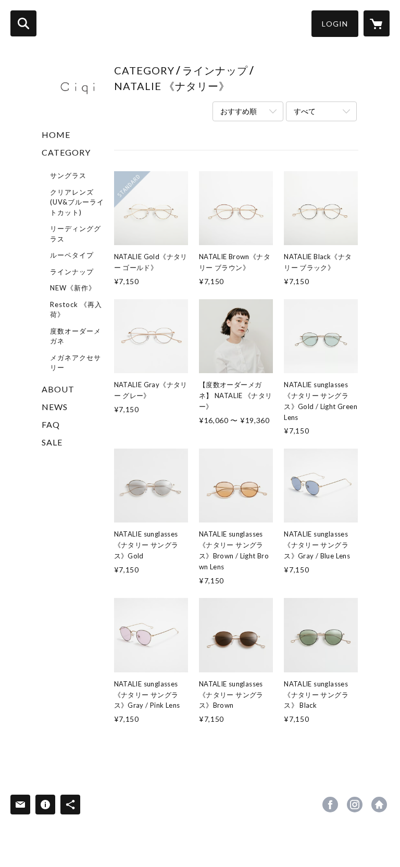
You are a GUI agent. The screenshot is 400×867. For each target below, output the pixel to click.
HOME (56, 134)
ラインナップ (72, 271)
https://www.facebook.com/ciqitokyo (330, 804)
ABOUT (58, 389)
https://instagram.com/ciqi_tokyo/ (354, 804)
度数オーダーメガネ (75, 336)
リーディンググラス (75, 233)
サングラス (68, 175)
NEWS (55, 407)
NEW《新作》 (73, 288)
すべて (305, 111)
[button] (334, 23)
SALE (52, 442)
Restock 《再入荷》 (76, 309)
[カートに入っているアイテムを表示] (377, 23)
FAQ (51, 424)
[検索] (23, 23)
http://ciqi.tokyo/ (379, 804)
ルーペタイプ (72, 255)
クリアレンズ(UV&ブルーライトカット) (77, 202)
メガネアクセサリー (75, 362)
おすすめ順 (238, 111)
